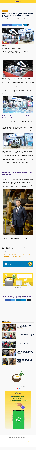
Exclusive (18, 345)
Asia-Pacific (10, 296)
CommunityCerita (20, 328)
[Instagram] (16, 388)
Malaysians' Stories (6, 321)
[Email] (28, 25)
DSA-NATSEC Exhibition (27, 296)
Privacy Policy (19, 437)
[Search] (33, 1)
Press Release (7, 293)
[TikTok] (18, 388)
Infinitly (19, 440)
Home (3, 293)
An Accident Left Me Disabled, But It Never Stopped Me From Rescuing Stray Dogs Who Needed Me (24, 360)
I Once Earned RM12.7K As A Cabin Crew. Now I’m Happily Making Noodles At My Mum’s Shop (25, 335)
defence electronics (18, 296)
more (5, 251)
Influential (15, 297)
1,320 (21, 51)
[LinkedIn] (24, 25)
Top (18, 443)
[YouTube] (17, 388)
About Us (13, 437)
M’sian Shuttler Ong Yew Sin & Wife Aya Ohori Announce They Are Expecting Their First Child (25, 352)
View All (32, 321)
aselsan (3, 22)
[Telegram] (26, 25)
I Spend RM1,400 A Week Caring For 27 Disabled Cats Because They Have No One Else (25, 326)
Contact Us (25, 437)
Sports (18, 354)
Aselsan (4, 296)
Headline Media (19, 439)
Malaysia (20, 297)
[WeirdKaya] (17, 1)
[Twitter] (15, 388)
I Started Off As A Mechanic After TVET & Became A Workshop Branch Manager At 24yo (25, 343)
